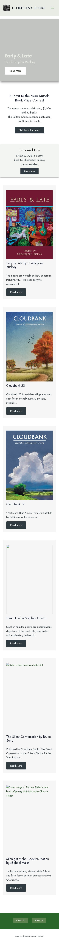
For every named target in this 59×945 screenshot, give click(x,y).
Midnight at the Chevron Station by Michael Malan (27, 861)
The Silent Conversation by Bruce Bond (28, 738)
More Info (29, 171)
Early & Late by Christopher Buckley (24, 265)
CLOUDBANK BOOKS (28, 7)
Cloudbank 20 (15, 385)
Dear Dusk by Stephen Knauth (26, 618)
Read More (16, 292)
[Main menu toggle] (52, 7)
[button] (29, 130)
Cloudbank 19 (15, 504)
